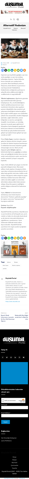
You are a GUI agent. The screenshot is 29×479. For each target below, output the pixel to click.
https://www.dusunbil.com (13, 301)
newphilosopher (11, 207)
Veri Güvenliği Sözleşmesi (8, 438)
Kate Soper (5, 265)
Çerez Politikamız (6, 440)
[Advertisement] (14, 373)
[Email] (18, 70)
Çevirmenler (14, 465)
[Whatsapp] (8, 70)
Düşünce (5, 64)
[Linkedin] (12, 70)
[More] (24, 70)
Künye (14, 457)
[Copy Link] (15, 70)
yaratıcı (5, 268)
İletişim (16, 262)
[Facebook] (2, 70)
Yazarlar (14, 468)
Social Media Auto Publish (9, 478)
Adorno (9, 262)
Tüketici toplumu (16, 265)
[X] (5, 70)
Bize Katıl (14, 462)
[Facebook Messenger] (21, 70)
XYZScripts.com (22, 478)
